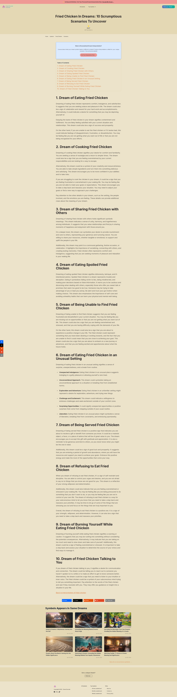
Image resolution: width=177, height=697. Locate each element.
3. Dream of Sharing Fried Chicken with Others (75, 71)
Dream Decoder (66, 689)
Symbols (52, 36)
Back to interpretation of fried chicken (71, 593)
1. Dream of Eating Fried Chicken (70, 66)
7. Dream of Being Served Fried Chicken (72, 81)
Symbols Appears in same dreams (66, 608)
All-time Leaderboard (97, 688)
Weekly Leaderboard (97, 693)
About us (109, 688)
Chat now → (88, 675)
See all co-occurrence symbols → (120, 662)
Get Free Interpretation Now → (88, 55)
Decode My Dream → (108, 2)
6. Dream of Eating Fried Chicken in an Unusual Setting (78, 79)
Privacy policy (110, 693)
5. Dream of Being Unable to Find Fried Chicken (75, 76)
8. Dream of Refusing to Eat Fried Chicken (73, 84)
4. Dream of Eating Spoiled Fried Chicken (73, 73)
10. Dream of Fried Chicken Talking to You (73, 89)
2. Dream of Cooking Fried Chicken (70, 68)
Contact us (109, 691)
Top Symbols (91, 6)
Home (46, 36)
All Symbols (82, 6)
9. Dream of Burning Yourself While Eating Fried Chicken (79, 86)
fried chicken (59, 36)
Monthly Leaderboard (97, 691)
